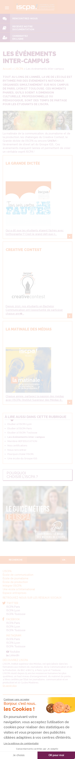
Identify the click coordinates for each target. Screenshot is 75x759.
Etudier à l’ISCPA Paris (19, 428)
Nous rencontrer (16, 450)
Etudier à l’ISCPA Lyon (19, 424)
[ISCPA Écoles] (35, 6)
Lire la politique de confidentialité (21, 743)
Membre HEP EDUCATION (22, 441)
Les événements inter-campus (26, 437)
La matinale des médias (29, 329)
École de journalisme (15, 578)
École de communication (18, 574)
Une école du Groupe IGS (22, 458)
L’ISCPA (19, 68)
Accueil (7, 68)
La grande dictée (23, 163)
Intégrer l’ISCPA (12, 585)
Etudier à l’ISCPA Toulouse (22, 432)
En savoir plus (10, 685)
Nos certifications (17, 445)
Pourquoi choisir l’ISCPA (20, 454)
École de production (15, 582)
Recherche (16, 560)
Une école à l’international (19, 589)
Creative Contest (24, 250)
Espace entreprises (14, 592)
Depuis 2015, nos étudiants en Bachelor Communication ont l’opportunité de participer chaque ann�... (34, 310)
